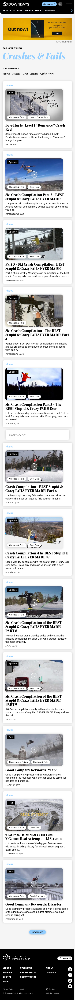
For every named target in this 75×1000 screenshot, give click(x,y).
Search (60, 4)
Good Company (37, 896)
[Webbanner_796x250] (37, 29)
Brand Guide (28, 972)
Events (29, 10)
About (50, 968)
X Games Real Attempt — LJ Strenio (33, 838)
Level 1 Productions (39, 117)
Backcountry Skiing (18, 762)
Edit (11, 737)
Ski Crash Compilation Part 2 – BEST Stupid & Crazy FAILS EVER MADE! (34, 196)
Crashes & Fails (16, 117)
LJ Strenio (34, 827)
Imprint (22, 989)
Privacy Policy (8, 989)
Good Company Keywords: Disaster (33, 904)
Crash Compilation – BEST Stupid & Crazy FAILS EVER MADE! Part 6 (34, 488)
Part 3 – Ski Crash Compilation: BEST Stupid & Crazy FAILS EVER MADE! (35, 266)
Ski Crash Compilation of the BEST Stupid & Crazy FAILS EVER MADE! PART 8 (33, 626)
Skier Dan (34, 187)
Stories (17, 10)
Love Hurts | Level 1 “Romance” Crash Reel (35, 127)
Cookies (52, 989)
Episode (13, 162)
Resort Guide (28, 977)
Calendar (49, 10)
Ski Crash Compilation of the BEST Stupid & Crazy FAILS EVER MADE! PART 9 (33, 700)
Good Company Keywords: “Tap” (31, 770)
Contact (51, 972)
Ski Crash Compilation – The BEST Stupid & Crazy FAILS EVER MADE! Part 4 (37, 334)
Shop (50, 4)
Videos (6, 10)
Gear (38, 10)
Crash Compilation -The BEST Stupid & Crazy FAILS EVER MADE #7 (36, 555)
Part (11, 92)
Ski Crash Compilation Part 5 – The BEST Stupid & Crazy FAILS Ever (33, 406)
